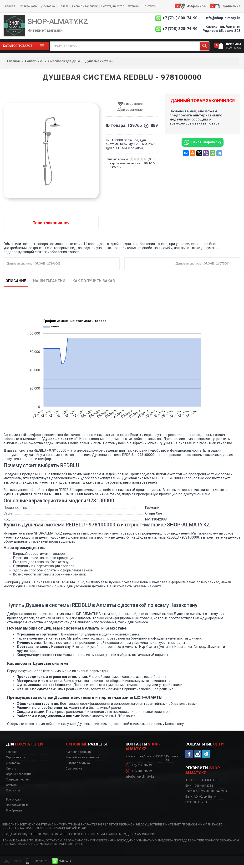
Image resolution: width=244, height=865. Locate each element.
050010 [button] (160, 756)
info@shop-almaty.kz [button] (140, 776)
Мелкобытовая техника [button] (82, 757)
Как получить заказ (93, 281)
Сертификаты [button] (15, 757)
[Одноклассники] (192, 153)
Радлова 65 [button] (172, 758)
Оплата (63, 6)
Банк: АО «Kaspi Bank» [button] (200, 796)
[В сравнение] (131, 110)
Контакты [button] (13, 790)
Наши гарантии (49, 281)
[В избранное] (131, 104)
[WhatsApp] (212, 153)
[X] (199, 153)
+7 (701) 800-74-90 (180, 17)
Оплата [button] (11, 768)
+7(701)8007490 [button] (142, 765)
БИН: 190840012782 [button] (199, 785)
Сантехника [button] (74, 768)
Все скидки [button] (13, 799)
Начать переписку (206, 142)
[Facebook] (189, 754)
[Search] (204, 46)
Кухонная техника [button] (78, 752)
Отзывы (133, 6)
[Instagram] (197, 754)
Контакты (150, 6)
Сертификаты (28, 6)
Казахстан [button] (135, 756)
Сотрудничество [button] (17, 779)
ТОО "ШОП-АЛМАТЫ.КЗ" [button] (202, 780)
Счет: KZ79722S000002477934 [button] (206, 791)
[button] (36, 861)
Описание (15, 281)
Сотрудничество (112, 6)
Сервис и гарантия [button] (18, 774)
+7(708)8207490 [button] (142, 771)
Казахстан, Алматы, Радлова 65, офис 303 (221, 28)
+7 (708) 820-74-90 (180, 28)
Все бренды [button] (14, 810)
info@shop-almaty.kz (222, 18)
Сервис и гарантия (85, 6)
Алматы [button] (149, 756)
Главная (9, 6)
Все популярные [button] (17, 805)
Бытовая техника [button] (78, 763)
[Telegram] (219, 153)
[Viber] (206, 153)
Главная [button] (11, 752)
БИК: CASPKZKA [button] (196, 802)
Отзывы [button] (11, 785)
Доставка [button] (13, 763)
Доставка (48, 6)
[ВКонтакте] (186, 153)
